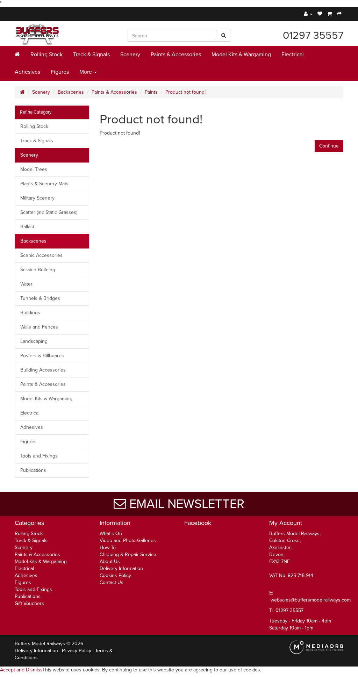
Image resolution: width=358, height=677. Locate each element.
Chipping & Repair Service (128, 554)
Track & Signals (91, 54)
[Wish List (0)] (319, 14)
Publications (33, 470)
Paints (151, 92)
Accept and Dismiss (21, 670)
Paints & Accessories (176, 54)
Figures (60, 72)
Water (26, 284)
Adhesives (27, 72)
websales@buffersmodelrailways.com (311, 600)
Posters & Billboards (42, 356)
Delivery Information (121, 568)
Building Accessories (43, 370)
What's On (111, 533)
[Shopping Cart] (329, 14)
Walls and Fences (39, 327)
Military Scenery (37, 198)
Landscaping (34, 341)
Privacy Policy (76, 651)
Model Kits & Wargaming (241, 54)
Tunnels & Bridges (40, 298)
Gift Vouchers (29, 603)
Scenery (130, 54)
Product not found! (185, 92)
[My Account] (308, 14)
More (86, 72)
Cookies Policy (115, 575)
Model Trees (33, 169)
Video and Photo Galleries (128, 540)
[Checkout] (339, 14)
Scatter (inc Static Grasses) (48, 212)
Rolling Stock (46, 54)
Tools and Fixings (39, 456)
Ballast (27, 227)
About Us (110, 561)
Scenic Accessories (41, 255)
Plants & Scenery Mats (44, 184)
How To (108, 547)
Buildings (30, 313)
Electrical (292, 54)
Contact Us (111, 582)
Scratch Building (37, 270)
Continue (329, 146)
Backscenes (71, 92)
